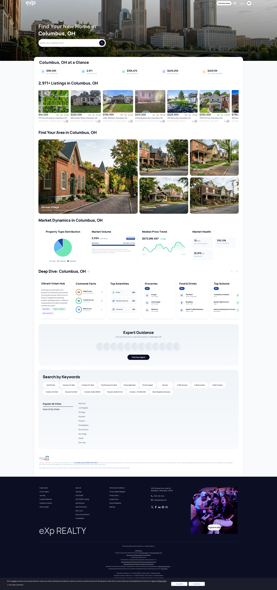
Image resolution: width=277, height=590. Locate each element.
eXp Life (78, 488)
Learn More (164, 568)
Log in (242, 3)
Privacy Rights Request (117, 491)
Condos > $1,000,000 (138, 392)
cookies (14, 581)
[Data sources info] (88, 271)
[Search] (102, 43)
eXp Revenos (80, 503)
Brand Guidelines (115, 503)
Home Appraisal (130, 385)
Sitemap (112, 507)
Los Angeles (83, 408)
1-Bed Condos (217, 385)
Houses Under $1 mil (115, 392)
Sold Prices (51, 385)
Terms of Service (155, 553)
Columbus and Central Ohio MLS (86, 463)
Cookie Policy (114, 499)
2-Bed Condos (199, 385)
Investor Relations (46, 499)
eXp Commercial (81, 507)
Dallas (80, 438)
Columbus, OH (53, 62)
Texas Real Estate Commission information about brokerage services (138, 562)
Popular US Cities (52, 403)
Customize (196, 584)
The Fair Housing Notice (164, 566)
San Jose (82, 442)
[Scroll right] (238, 108)
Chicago (81, 412)
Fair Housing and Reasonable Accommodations (138, 555)
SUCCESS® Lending (82, 499)
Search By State (51, 409)
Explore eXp (44, 488)
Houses (165, 385)
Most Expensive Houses (161, 392)
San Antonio (83, 429)
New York (82, 403)
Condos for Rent (52, 392)
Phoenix (81, 421)
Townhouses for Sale (109, 385)
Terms (153, 581)
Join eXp (42, 495)
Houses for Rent (71, 392)
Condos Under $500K (92, 392)
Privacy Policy (114, 495)
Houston (81, 416)
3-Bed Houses (182, 385)
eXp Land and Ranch (83, 514)
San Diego (82, 434)
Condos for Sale (88, 385)
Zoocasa (79, 491)
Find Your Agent (138, 357)
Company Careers (46, 503)
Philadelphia (83, 425)
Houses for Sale (69, 385)
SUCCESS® (79, 495)
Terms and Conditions (116, 488)
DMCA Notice (138, 550)
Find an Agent (147, 385)
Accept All (179, 584)
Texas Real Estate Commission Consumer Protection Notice (138, 564)
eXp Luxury (79, 510)
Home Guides (44, 507)
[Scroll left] (39, 108)
